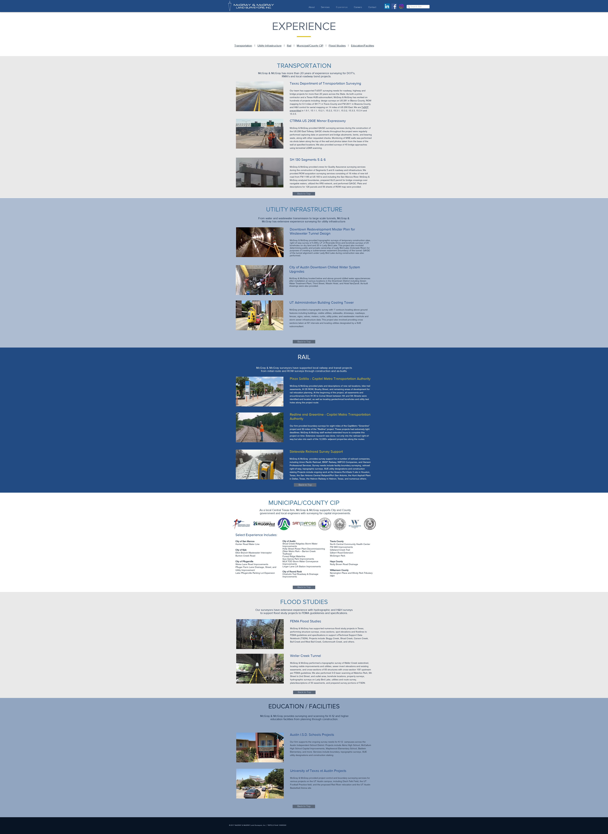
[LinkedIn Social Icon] (387, 6)
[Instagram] (401, 6)
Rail (289, 45)
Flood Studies (337, 45)
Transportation (243, 45)
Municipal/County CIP (310, 45)
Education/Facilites (362, 45)
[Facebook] (394, 6)
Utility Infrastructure (269, 45)
